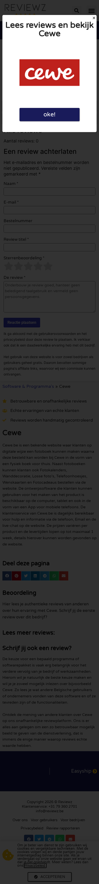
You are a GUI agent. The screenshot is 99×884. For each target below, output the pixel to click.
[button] (94, 18)
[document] (49, 442)
